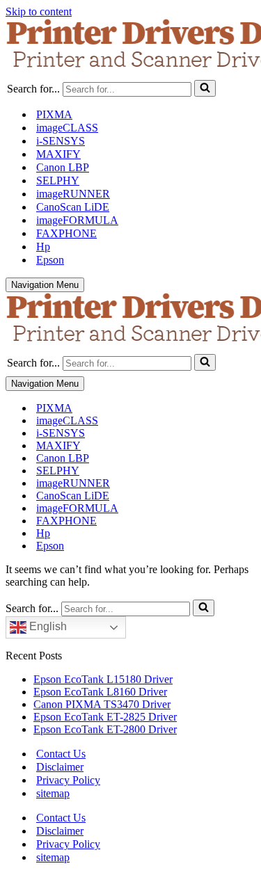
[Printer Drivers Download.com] (130, 46)
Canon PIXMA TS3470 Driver (102, 704)
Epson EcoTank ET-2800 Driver (105, 729)
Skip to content (39, 11)
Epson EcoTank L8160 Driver (100, 692)
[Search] (205, 88)
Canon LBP (62, 167)
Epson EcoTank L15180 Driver (103, 679)
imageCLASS (67, 128)
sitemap (53, 793)
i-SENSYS (60, 141)
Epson (50, 260)
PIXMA (54, 114)
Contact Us (61, 754)
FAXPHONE (66, 233)
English (46, 626)
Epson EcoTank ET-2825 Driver (105, 717)
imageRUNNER (73, 194)
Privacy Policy (68, 780)
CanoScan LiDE (72, 207)
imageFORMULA (77, 220)
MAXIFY (58, 154)
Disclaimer (60, 767)
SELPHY (57, 180)
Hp (43, 246)
